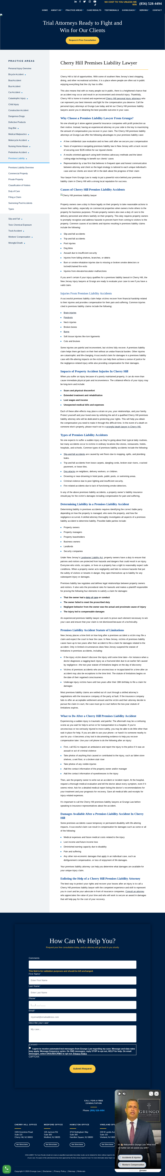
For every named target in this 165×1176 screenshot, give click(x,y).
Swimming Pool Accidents (20, 203)
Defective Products (17, 122)
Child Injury (13, 104)
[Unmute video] (119, 1094)
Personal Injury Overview (19, 68)
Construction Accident (18, 110)
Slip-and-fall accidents (74, 454)
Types (11, 209)
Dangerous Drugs (16, 116)
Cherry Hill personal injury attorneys (123, 98)
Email (32, 1010)
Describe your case (39, 1023)
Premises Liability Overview (21, 167)
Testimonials (112, 10)
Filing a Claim (14, 197)
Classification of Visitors (19, 185)
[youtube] (95, 1)
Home (45, 10)
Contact (157, 10)
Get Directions (22, 1144)
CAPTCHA (34, 1057)
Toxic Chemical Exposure (20, 225)
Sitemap (71, 1171)
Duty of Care (14, 191)
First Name (35, 974)
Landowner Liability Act (92, 557)
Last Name (34, 986)
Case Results (94, 10)
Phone (32, 998)
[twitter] (84, 1)
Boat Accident (14, 80)
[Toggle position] (151, 1094)
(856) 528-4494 (150, 3)
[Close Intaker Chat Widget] (156, 1094)
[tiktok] (95, 4)
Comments (34, 958)
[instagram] (90, 1)
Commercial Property (18, 173)
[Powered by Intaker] (143, 1170)
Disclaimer (47, 1171)
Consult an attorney (134, 891)
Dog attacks (69, 471)
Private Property (15, 179)
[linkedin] (76, 1)
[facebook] (80, 1)
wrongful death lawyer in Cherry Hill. (123, 427)
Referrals (81, 1171)
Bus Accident (14, 86)
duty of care (92, 597)
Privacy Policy (80, 1054)
